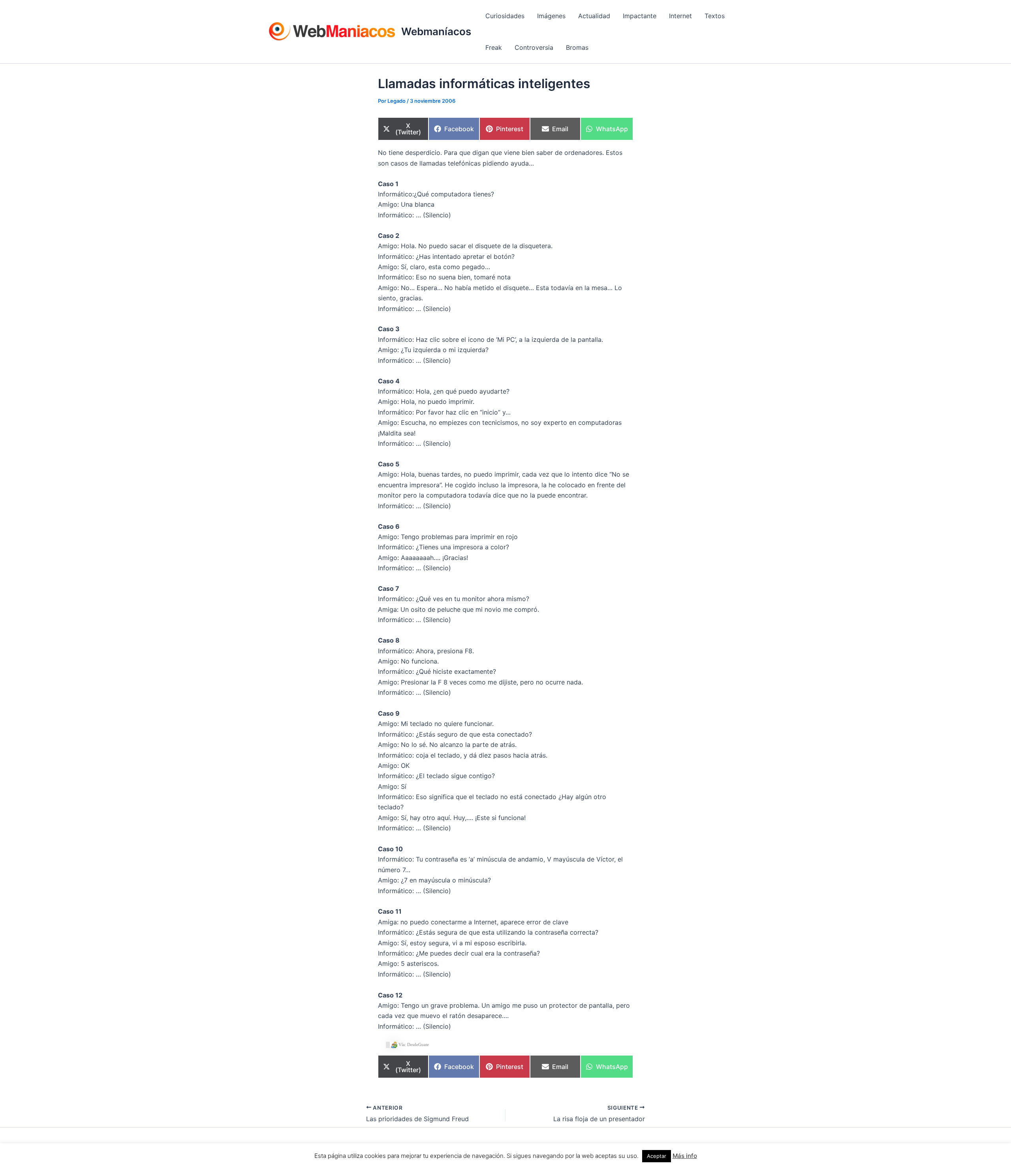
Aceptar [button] (656, 1156)
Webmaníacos (436, 31)
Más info (685, 1155)
